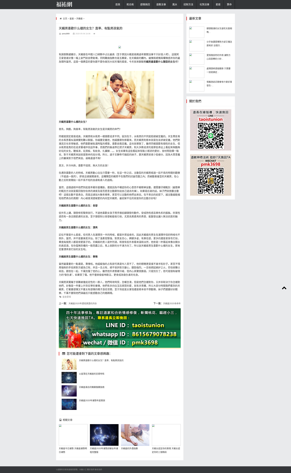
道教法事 (161, 4)
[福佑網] (71, 4)
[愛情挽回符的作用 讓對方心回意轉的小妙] (196, 59)
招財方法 (188, 4)
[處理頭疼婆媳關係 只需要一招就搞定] (196, 72)
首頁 (117, 4)
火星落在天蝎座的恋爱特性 (91, 374)
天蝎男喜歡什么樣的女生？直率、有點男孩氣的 (101, 360)
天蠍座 (79, 18)
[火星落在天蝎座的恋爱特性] (69, 377)
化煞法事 (204, 4)
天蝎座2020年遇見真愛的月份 (83, 303)
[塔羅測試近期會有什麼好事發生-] (196, 85)
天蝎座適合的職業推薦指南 (91, 387)
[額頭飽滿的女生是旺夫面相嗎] (196, 32)
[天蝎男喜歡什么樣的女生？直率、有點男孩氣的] (69, 364)
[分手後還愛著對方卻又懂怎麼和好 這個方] (196, 45)
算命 (229, 4)
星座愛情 (66, 297)
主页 (65, 18)
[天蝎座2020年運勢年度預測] (69, 404)
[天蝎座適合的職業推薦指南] (69, 391)
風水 (174, 4)
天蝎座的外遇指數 (129, 448)
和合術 (130, 4)
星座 (218, 4)
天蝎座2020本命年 (172, 303)
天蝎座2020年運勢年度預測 (92, 400)
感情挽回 (145, 4)
